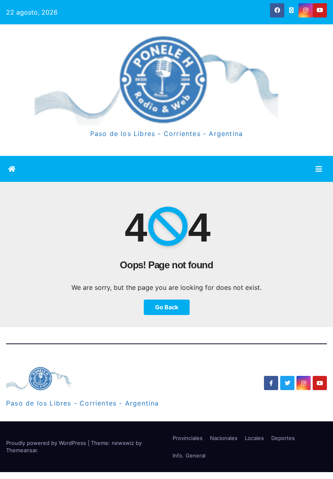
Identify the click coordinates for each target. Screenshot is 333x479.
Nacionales (224, 438)
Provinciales (188, 438)
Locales (254, 438)
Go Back (166, 307)
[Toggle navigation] (319, 169)
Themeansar (21, 450)
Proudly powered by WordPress (47, 443)
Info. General (189, 455)
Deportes (283, 438)
